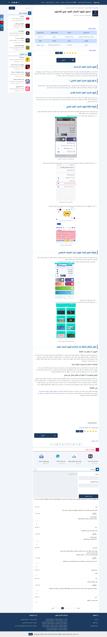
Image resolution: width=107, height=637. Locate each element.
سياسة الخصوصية (94, 626)
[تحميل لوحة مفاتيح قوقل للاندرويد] (41, 460)
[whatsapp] (52, 444)
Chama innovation (69, 37)
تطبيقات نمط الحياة (63, 629)
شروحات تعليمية (49, 2)
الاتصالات (62, 2)
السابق (78, 608)
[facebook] (18, 2)
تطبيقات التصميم (49, 620)
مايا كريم (94, 514)
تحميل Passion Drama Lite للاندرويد (30, 623)
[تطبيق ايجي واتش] (19, 25)
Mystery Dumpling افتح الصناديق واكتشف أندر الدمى (26, 626)
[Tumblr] (1, 29)
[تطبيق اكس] (19, 33)
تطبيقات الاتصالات (59, 620)
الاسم (96, 474)
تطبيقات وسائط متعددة (52, 629)
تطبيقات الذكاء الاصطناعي (61, 623)
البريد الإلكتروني (94, 482)
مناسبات (42, 2)
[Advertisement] (65, 22)
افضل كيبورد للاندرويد (92, 423)
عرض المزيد (37, 634)
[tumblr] (57, 444)
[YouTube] (19, 18)
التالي (52, 608)
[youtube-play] (14, 2)
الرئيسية (88, 2)
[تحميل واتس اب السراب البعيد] (58, 460)
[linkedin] (63, 444)
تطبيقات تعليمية (54, 626)
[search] (9, 2)
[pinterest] (68, 444)
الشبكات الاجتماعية (70, 2)
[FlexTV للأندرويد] (19, 88)
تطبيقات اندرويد (81, 2)
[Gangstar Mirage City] (19, 81)
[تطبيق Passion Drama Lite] (19, 66)
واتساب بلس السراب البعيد (67, 88)
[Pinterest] (1, 23)
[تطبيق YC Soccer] (19, 40)
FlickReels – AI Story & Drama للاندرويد (29, 619)
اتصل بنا (96, 619)
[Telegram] (1, 26)
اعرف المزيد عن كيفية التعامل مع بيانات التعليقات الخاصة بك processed (51, 499)
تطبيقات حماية (46, 626)
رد (36, 524)
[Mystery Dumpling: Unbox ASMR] (19, 74)
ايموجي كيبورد (52, 391)
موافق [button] (30, 634)
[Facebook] (1, 16)
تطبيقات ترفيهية (63, 626)
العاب (56, 2)
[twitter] (16, 2)
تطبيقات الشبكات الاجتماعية (48, 623)
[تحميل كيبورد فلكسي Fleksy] (74, 460)
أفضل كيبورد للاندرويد (84, 72)
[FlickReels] (19, 59)
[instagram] (12, 2)
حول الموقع (95, 623)
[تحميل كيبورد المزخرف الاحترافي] (90, 460)
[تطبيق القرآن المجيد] (19, 47)
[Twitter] (1, 19)
